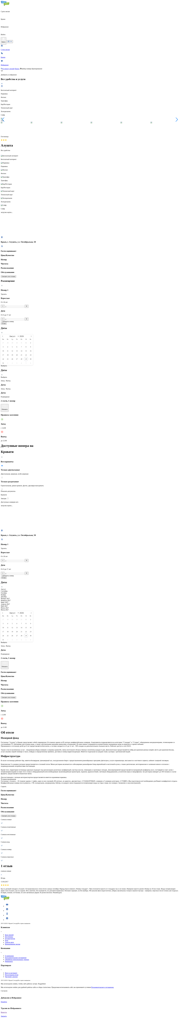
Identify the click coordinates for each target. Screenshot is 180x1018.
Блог (6, 940)
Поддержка (9, 937)
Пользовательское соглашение (15, 958)
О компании (9, 956)
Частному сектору (11, 977)
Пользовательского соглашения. (102, 987)
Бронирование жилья (12, 944)
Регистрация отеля (11, 975)
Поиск (17, 69)
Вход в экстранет (11, 973)
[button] (3, 119)
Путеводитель (10, 938)
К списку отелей (8, 69)
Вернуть (4, 1012)
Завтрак (4, 498)
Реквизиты (9, 961)
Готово (4, 323)
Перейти (4, 1002)
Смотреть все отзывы (8, 276)
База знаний (9, 935)
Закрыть (4, 1016)
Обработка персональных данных (17, 959)
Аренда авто (9, 942)
